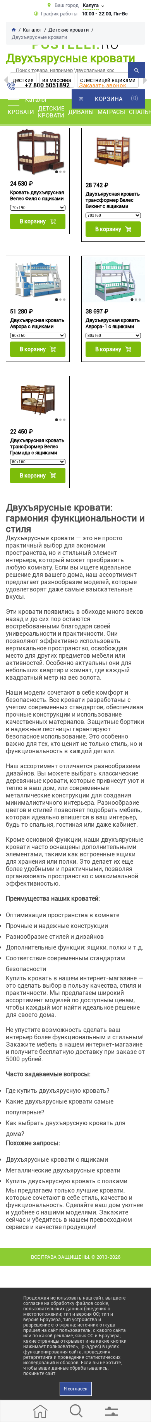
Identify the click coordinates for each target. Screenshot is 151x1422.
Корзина (108, 98)
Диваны (81, 112)
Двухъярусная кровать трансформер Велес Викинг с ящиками (113, 200)
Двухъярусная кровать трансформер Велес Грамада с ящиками (37, 446)
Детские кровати (51, 112)
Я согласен (76, 1389)
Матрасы (111, 112)
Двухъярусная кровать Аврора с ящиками (37, 323)
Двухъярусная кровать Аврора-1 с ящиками (113, 323)
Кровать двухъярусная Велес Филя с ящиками (37, 195)
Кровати (21, 112)
